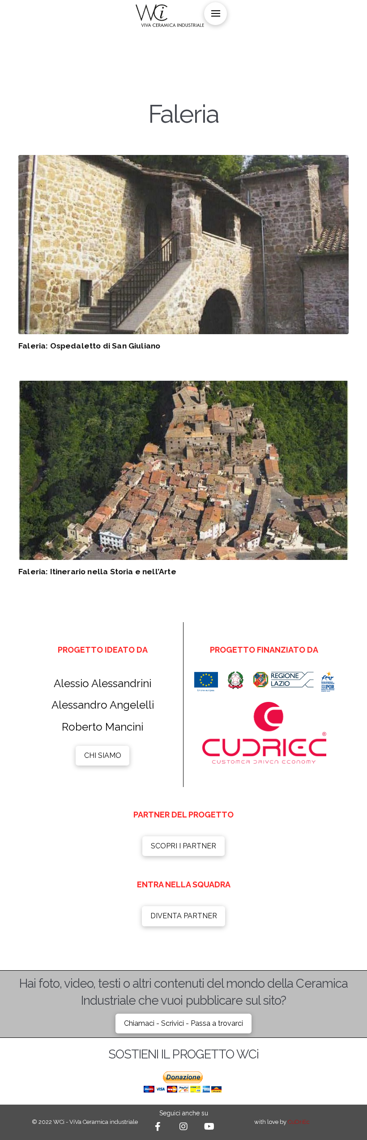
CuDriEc (299, 1121)
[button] (215, 13)
